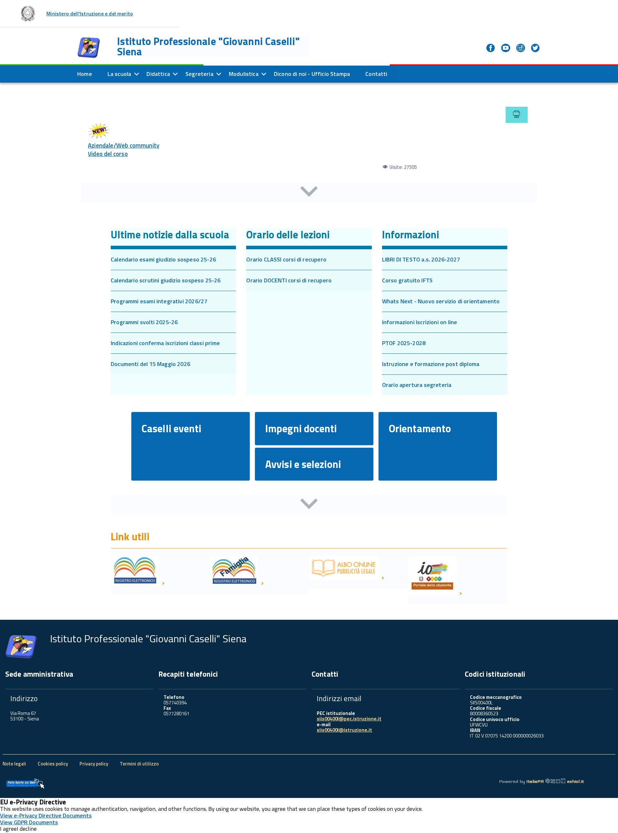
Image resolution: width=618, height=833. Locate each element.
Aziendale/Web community (123, 145)
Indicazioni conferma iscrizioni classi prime (165, 343)
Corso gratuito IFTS (407, 280)
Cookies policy (53, 763)
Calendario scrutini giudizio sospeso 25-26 (166, 280)
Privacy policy (94, 763)
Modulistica (243, 73)
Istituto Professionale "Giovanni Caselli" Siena (208, 46)
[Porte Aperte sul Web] (25, 783)
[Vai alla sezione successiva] (309, 193)
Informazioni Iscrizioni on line (419, 322)
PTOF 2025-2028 (404, 343)
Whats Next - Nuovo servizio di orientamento (441, 301)
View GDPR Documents (29, 822)
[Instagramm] (521, 48)
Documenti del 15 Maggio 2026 (150, 364)
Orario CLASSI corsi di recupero (286, 259)
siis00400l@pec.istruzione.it (349, 718)
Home (84, 73)
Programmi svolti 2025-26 (144, 322)
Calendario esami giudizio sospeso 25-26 (163, 259)
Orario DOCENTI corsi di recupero (289, 280)
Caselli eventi (171, 428)
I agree (8, 829)
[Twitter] (536, 48)
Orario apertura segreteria (417, 384)
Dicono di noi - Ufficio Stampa (312, 73)
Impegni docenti (301, 428)
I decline (27, 829)
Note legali (14, 763)
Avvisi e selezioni (303, 464)
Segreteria (199, 73)
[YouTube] (506, 48)
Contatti (376, 73)
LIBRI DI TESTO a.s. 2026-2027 (421, 259)
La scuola (119, 73)
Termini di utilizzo (139, 763)
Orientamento (420, 428)
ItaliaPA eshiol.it (555, 781)
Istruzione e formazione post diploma (430, 364)
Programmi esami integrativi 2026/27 (159, 301)
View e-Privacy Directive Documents (46, 815)
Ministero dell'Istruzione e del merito (89, 13)
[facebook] (491, 48)
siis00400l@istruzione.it (344, 730)
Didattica (158, 73)
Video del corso (108, 153)
